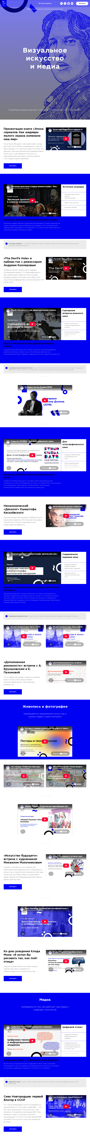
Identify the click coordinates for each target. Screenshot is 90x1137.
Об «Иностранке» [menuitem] (45, 3)
